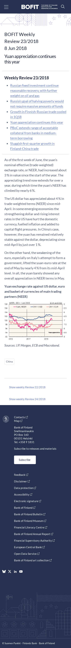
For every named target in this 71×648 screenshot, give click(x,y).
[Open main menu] (9, 7)
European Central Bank (28, 547)
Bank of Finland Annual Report (32, 534)
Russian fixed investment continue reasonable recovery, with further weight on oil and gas (34, 90)
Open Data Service (25, 553)
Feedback (19, 474)
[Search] (62, 6)
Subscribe (24, 459)
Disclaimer (20, 481)
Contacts (19, 417)
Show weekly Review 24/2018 (27, 399)
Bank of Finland (23, 507)
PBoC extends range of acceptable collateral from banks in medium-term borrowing (34, 133)
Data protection (23, 488)
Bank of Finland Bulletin (28, 514)
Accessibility (21, 494)
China (9, 361)
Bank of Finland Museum (28, 520)
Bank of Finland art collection (31, 560)
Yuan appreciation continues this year (36, 122)
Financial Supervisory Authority (33, 540)
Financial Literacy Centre (29, 527)
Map (16, 420)
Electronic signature (26, 501)
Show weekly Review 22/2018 (27, 387)
